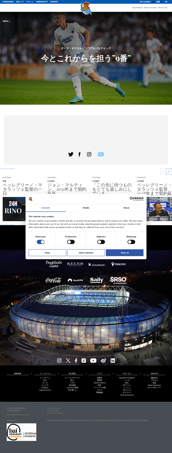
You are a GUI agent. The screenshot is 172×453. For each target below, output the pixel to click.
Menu (6, 21)
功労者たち (72, 390)
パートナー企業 (100, 388)
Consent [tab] (46, 208)
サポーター (127, 374)
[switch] (71, 242)
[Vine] (103, 360)
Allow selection (86, 252)
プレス (99, 390)
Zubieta (45, 388)
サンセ (45, 383)
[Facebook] (79, 154)
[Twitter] (71, 154)
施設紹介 (154, 378)
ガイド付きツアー (154, 388)
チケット (29, 2)
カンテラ (45, 385)
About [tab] (126, 208)
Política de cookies (55, 413)
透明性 (99, 380)
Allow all (125, 252)
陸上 (72, 380)
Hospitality (42, 2)
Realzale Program (127, 378)
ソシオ (127, 380)
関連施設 (99, 392)
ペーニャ (126, 388)
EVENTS (54, 2)
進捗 (154, 383)
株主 (127, 383)
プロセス (154, 380)
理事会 (99, 378)
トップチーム (45, 378)
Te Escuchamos (127, 395)
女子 (45, 380)
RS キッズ (127, 390)
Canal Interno (100, 383)
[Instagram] (89, 154)
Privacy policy (53, 411)
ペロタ (72, 383)
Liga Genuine (45, 390)
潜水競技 (72, 385)
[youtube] (101, 154)
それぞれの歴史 (72, 388)
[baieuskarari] (21, 432)
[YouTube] (93, 360)
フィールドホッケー (72, 378)
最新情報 (17, 374)
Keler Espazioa (154, 385)
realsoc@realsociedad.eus (18, 415)
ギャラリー (127, 392)
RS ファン (127, 385)
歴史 (99, 385)
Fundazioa (8, 2)
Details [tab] (86, 208)
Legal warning (53, 408)
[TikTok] (84, 360)
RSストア (20, 2)
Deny (47, 252)
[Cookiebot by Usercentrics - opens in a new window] (132, 199)
